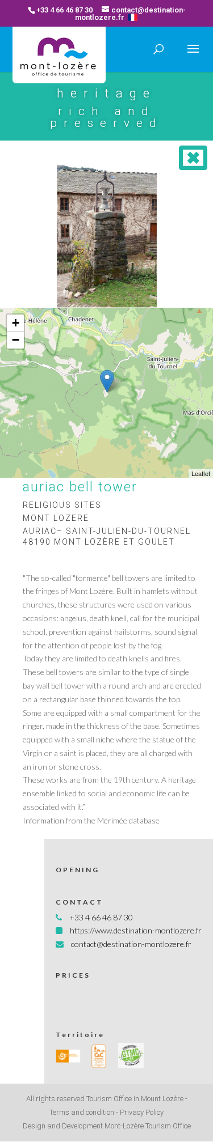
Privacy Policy (142, 1112)
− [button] (15, 340)
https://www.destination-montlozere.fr (136, 930)
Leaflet (200, 473)
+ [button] (15, 323)
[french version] (132, 17)
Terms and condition (81, 1112)
